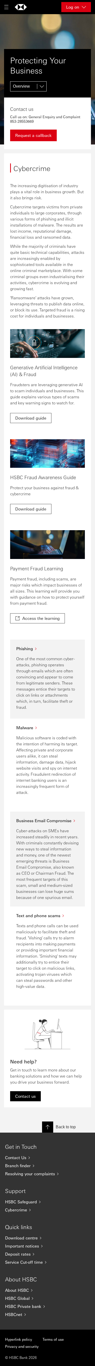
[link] (30, 418)
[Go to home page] (20, 7)
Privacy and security (22, 1346)
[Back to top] (47, 1127)
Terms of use (53, 1339)
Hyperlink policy (18, 1339)
